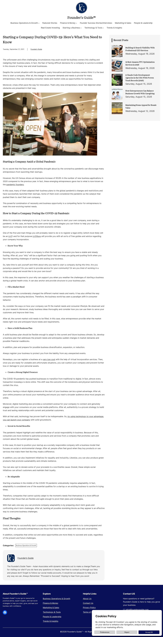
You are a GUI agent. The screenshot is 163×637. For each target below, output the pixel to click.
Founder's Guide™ (81, 18)
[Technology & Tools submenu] (103, 27)
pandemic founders (15, 184)
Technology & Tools (52, 612)
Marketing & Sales (51, 607)
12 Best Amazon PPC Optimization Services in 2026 (140, 63)
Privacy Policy (89, 607)
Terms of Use (89, 612)
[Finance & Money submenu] (76, 23)
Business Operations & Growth (26, 545)
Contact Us (88, 603)
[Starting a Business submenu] (81, 27)
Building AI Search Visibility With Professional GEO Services (140, 49)
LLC (10, 236)
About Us (87, 598)
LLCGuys (37, 236)
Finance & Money (50, 603)
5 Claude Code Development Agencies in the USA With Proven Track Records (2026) (139, 78)
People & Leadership (52, 616)
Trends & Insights (50, 621)
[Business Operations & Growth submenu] (38, 23)
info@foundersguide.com (137, 609)
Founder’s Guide (36, 49)
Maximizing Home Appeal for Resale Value (140, 106)
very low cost (49, 359)
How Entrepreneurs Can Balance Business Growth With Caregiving (139, 92)
